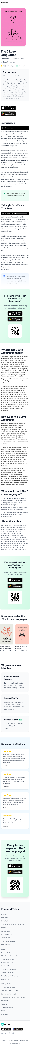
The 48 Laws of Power (8, 987)
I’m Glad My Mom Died (8, 994)
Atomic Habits (5, 931)
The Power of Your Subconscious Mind (13, 997)
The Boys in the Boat (7, 972)
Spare (3, 949)
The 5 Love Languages (8, 969)
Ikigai (3, 1011)
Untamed (4, 1004)
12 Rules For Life (6, 984)
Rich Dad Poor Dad (7, 962)
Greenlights (4, 1001)
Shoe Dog (4, 1014)
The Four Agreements (8, 941)
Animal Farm (5, 979)
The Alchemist (5, 938)
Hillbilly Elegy (5, 944)
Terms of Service (13, 1040)
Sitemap (4, 1040)
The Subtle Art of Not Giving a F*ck (12, 924)
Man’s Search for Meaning (9, 976)
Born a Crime (5, 952)
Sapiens (3, 927)
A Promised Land (6, 934)
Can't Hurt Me (5, 966)
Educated (4, 914)
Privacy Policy (24, 1040)
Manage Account (6, 3)
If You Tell (4, 921)
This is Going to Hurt (7, 959)
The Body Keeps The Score (9, 990)
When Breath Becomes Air (9, 956)
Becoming (4, 917)
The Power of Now (7, 1007)
